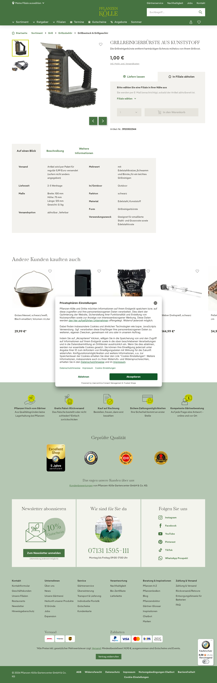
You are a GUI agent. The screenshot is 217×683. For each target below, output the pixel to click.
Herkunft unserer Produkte (59, 601)
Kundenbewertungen (81, 485)
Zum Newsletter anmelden (44, 553)
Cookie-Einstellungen (136, 677)
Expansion (50, 616)
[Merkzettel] (199, 22)
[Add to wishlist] (50, 271)
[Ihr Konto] (191, 22)
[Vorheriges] (93, 121)
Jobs (190, 3)
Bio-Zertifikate (118, 590)
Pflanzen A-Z (150, 585)
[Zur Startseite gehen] (108, 11)
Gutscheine (83, 606)
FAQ (178, 604)
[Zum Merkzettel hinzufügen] (101, 44)
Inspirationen (150, 611)
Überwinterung (85, 590)
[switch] (205, 662)
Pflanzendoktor (151, 601)
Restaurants (18, 601)
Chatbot (147, 616)
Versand (96, 648)
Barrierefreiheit (186, 672)
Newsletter (18, 606)
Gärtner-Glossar (152, 606)
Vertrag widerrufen (108, 656)
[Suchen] (200, 12)
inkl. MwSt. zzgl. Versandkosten (124, 63)
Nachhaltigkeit (175, 3)
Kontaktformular (21, 585)
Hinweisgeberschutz (23, 611)
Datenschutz (112, 672)
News (48, 590)
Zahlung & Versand (186, 585)
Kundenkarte (84, 611)
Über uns (49, 585)
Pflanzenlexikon (151, 590)
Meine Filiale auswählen (28, 3)
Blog (145, 595)
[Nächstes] (103, 121)
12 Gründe (50, 606)
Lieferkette (116, 595)
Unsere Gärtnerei (54, 595)
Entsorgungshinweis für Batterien (189, 597)
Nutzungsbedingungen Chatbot (156, 672)
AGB (78, 672)
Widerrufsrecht (93, 672)
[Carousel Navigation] (98, 121)
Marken (147, 621)
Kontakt (201, 3)
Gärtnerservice (155, 3)
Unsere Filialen (20, 595)
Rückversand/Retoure (188, 590)
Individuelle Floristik (88, 601)
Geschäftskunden (21, 590)
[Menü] (212, 641)
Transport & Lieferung (89, 595)
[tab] (134, 76)
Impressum (129, 672)
